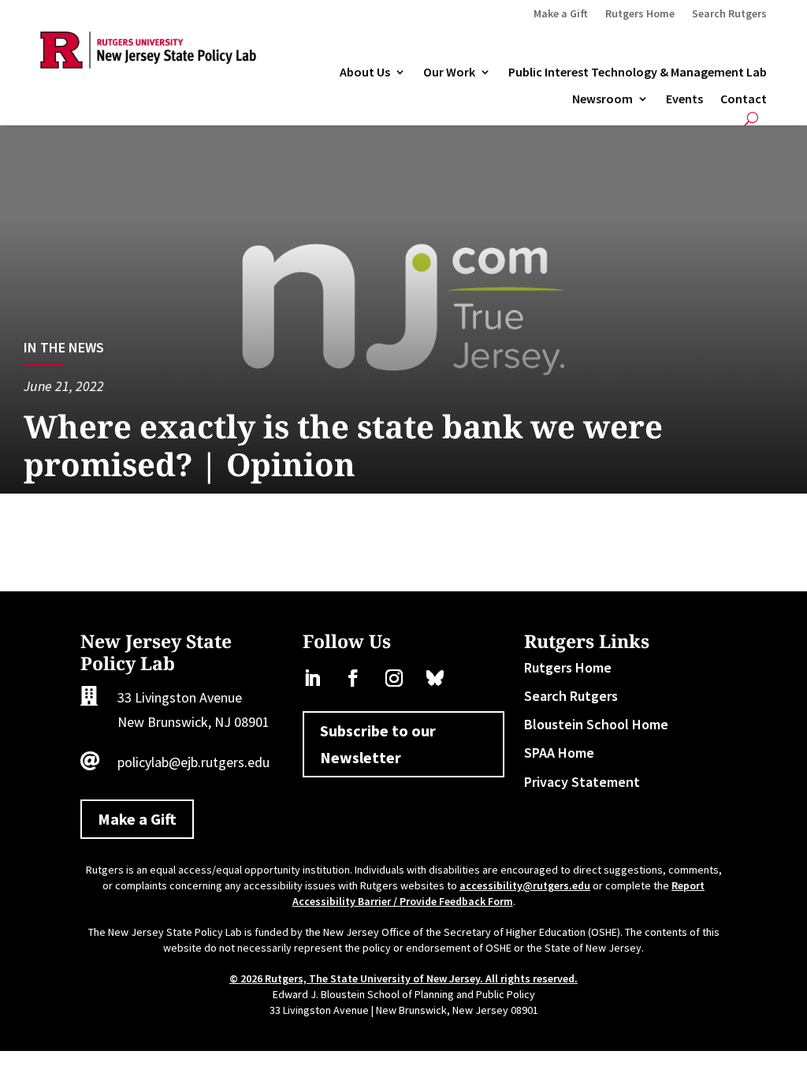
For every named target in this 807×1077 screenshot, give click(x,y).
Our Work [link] (449, 72)
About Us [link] (365, 72)
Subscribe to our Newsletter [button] (378, 744)
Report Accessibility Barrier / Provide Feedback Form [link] (498, 893)
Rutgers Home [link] (640, 14)
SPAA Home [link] (559, 752)
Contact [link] (743, 99)
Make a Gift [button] (137, 819)
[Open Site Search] (751, 118)
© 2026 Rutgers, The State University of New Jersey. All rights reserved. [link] (403, 978)
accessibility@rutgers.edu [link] (524, 885)
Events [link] (684, 99)
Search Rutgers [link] (729, 14)
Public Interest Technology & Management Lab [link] (637, 72)
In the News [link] (64, 347)
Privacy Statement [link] (582, 782)
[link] (147, 63)
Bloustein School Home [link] (596, 724)
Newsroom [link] (602, 99)
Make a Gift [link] (561, 14)
